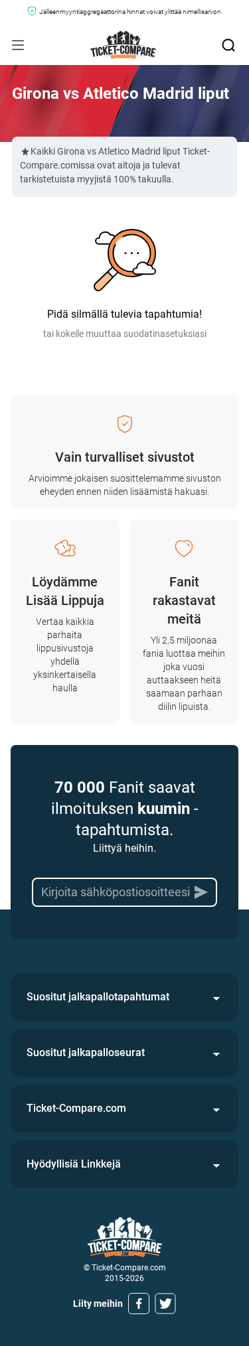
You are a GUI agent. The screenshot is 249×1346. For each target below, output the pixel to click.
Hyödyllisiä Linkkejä (74, 1164)
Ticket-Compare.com (76, 1108)
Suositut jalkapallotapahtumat (98, 996)
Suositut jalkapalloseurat (86, 1052)
